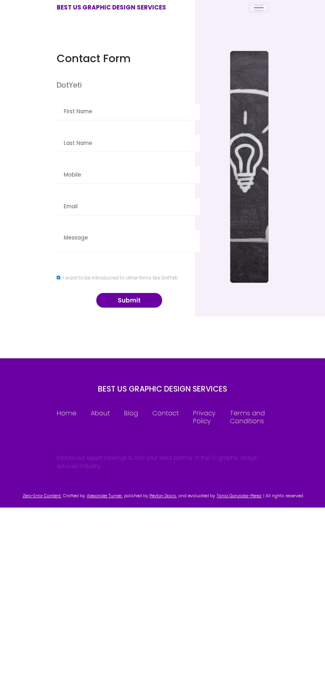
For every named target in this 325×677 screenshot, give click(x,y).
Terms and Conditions (247, 417)
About (100, 413)
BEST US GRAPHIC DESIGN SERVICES (111, 7)
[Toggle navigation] (259, 7)
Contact (165, 413)
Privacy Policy (204, 417)
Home (66, 413)
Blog (131, 413)
